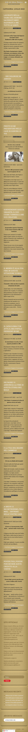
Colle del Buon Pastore (10, 729)
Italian (6, 730)
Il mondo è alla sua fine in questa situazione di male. (14, 270)
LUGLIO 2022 (7, 66)
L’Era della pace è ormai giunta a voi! (16, 698)
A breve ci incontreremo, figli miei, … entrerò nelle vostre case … (14, 510)
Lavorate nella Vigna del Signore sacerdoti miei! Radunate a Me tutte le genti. (13, 20)
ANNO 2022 (14, 65)
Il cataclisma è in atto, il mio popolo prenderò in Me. (13, 328)
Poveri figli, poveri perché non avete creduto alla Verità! (13, 565)
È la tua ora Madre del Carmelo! (13, 449)
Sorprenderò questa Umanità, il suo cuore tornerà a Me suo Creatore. (14, 213)
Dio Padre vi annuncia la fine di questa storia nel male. (14, 386)
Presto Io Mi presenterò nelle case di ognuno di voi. (13, 130)
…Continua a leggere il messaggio (14, 62)
